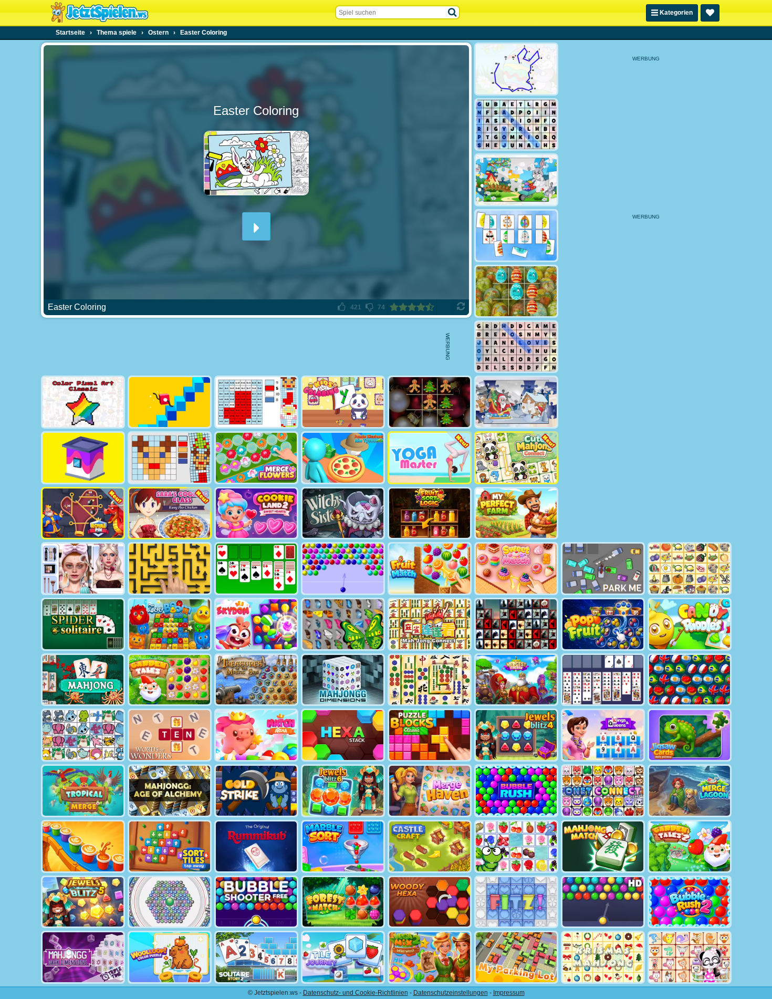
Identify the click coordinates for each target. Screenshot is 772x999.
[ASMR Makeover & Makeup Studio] (83, 568)
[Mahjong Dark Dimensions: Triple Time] (83, 957)
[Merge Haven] (430, 790)
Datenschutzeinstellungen (450, 992)
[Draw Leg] (170, 402)
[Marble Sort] (343, 846)
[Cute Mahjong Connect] (516, 457)
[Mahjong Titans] (430, 679)
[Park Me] (603, 568)
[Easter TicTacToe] (516, 291)
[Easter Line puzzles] (516, 69)
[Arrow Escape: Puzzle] (170, 568)
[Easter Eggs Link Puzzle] (516, 235)
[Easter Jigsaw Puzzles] (516, 179)
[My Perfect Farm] (516, 513)
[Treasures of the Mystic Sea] (256, 679)
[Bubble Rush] (516, 790)
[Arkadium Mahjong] (83, 679)
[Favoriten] (710, 13)
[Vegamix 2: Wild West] (430, 957)
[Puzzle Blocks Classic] (430, 735)
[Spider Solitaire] (83, 624)
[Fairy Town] (170, 902)
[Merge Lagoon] (690, 790)
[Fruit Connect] (516, 846)
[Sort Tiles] (170, 846)
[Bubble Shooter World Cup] (690, 679)
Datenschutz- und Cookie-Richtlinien (355, 992)
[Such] (452, 12)
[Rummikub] (256, 846)
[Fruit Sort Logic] (430, 513)
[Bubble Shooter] (343, 568)
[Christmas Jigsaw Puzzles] (516, 402)
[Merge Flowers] (256, 457)
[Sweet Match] (516, 568)
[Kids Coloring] (343, 402)
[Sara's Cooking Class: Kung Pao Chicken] (170, 513)
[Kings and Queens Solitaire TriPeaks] (603, 735)
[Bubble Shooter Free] (256, 902)
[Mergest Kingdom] (516, 679)
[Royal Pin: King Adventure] (83, 513)
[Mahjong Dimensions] (343, 679)
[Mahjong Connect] (430, 624)
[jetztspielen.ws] (99, 13)
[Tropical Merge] (83, 790)
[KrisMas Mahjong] (603, 957)
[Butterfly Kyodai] (343, 624)
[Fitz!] (516, 902)
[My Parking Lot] (516, 957)
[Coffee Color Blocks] (83, 846)
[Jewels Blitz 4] (516, 735)
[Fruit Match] (430, 568)
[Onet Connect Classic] (603, 790)
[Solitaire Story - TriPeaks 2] (256, 957)
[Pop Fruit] (603, 624)
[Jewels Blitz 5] (83, 902)
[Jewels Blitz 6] (343, 790)
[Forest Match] (343, 902)
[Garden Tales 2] (690, 846)
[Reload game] (461, 307)
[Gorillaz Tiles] (516, 624)
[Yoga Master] (430, 457)
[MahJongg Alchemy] (170, 790)
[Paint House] (83, 457)
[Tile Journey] (343, 957)
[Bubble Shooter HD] (603, 902)
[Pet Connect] (83, 735)
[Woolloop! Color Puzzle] (170, 957)
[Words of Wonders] (170, 735)
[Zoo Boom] (170, 624)
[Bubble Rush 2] (690, 902)
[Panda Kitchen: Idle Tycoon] (343, 457)
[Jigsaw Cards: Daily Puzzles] (690, 735)
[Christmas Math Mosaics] (256, 402)
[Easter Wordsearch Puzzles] (516, 124)
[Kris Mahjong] (690, 568)
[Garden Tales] (170, 679)
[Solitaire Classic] (256, 568)
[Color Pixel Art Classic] (83, 402)
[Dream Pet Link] (690, 957)
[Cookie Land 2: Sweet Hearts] (256, 513)
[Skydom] (256, 624)
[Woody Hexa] (430, 902)
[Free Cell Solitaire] (603, 679)
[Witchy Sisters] (343, 513)
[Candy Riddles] (690, 624)
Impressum (509, 992)
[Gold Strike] (256, 790)
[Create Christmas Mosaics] (170, 457)
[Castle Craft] (430, 846)
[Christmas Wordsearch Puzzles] (516, 346)
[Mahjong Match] (603, 846)
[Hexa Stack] (343, 735)
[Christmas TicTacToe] (430, 402)
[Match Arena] (256, 735)
